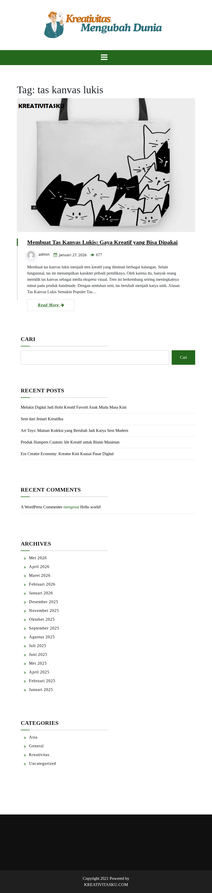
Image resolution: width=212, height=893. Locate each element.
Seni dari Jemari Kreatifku (42, 419)
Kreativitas (39, 754)
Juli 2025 (37, 645)
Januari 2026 (41, 593)
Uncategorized (42, 763)
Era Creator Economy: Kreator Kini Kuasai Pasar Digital (67, 454)
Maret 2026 (39, 575)
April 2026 (39, 566)
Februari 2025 (42, 681)
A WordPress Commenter (41, 507)
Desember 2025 (43, 602)
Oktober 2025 (42, 619)
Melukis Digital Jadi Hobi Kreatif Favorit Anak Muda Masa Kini (73, 407)
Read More (49, 305)
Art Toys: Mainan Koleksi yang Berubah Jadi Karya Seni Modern (74, 430)
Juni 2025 (38, 654)
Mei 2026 (38, 558)
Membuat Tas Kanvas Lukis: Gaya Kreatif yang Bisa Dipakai (102, 242)
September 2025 (44, 628)
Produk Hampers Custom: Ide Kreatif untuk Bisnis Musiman (70, 442)
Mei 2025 (38, 663)
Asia (33, 737)
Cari (28, 339)
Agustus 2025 (42, 637)
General (36, 746)
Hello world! (90, 507)
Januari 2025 (41, 689)
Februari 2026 (42, 584)
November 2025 (44, 610)
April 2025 (39, 672)
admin (44, 254)
